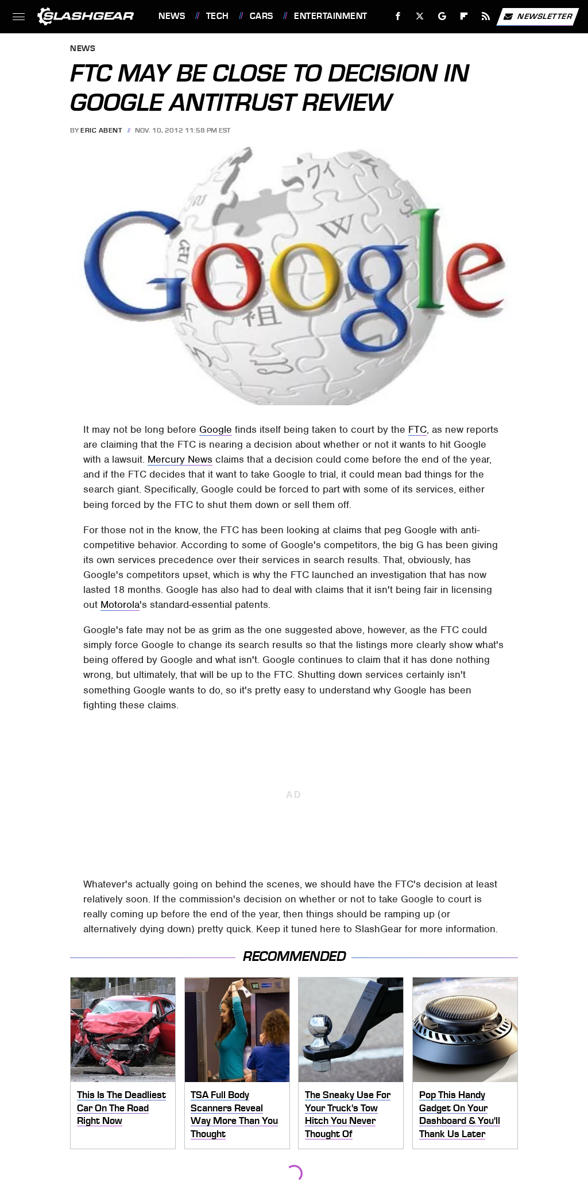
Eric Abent (101, 130)
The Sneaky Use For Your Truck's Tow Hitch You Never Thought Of (347, 1114)
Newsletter (545, 15)
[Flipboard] (464, 16)
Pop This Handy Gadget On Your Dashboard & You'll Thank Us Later (459, 1114)
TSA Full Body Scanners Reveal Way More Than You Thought (234, 1114)
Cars (261, 16)
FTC (417, 429)
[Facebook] (398, 16)
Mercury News (180, 459)
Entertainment (330, 16)
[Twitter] (420, 16)
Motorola (120, 604)
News (171, 16)
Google (215, 429)
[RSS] (486, 16)
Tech (217, 16)
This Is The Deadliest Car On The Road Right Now (121, 1107)
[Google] (442, 16)
